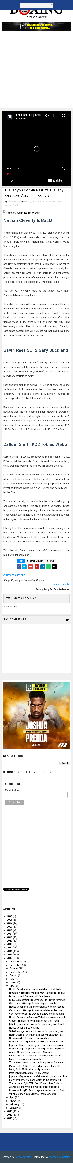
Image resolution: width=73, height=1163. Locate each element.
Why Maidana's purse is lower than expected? (33, 1093)
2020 (10, 937)
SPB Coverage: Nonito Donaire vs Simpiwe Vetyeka (36, 1031)
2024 (10, 923)
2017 (10, 947)
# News (50, 561)
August (14, 975)
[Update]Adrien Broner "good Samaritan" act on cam (37, 1045)
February (15, 1104)
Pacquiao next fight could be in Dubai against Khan (36, 1041)
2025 (10, 919)
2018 (10, 944)
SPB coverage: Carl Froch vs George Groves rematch (37, 999)
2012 (10, 1114)
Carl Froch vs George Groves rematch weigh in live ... (36, 1010)
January (14, 1107)
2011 (10, 1118)
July (12, 979)
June (13, 982)
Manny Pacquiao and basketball (26, 1059)
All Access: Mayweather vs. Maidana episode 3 (34, 1086)
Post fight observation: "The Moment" (29, 1073)
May (12, 986)
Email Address (12, 790)
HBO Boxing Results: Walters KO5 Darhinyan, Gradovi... (37, 992)
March (13, 1100)
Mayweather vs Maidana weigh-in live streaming (35, 1080)
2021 (10, 933)
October (14, 968)
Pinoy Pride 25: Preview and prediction (29, 1069)
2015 (10, 954)
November (15, 965)
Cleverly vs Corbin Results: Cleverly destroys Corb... (36, 1055)
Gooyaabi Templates (59, 1157)
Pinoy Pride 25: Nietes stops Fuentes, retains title (35, 1066)
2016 (10, 951)
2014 (10, 958)
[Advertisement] (36, 71)
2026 (10, 916)
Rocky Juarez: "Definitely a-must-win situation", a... (36, 1034)
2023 (10, 926)
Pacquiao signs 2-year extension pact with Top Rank (37, 1048)
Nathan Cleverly (47, 201)
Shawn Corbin (12, 205)
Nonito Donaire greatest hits (24, 1027)
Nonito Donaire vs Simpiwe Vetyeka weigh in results (36, 1006)
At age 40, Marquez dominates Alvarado (30, 1052)
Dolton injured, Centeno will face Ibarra (29, 996)
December (15, 961)
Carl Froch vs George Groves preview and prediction (36, 1013)
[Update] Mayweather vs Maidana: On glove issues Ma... (38, 1076)
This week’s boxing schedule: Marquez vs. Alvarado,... (37, 1062)
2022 (10, 930)
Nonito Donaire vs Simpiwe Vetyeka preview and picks (38, 1017)
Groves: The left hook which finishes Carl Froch (34, 1020)
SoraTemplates (23, 1157)
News (59, 201)
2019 (10, 940)
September (16, 972)
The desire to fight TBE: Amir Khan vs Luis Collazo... (36, 1083)
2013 (10, 1111)
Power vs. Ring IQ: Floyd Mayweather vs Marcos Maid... (38, 1090)
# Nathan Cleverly (35, 561)
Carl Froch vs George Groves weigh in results (32, 1003)
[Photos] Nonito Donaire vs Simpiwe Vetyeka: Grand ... (37, 1024)
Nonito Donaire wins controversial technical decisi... (36, 989)
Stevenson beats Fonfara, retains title (29, 1038)
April (12, 1097)
